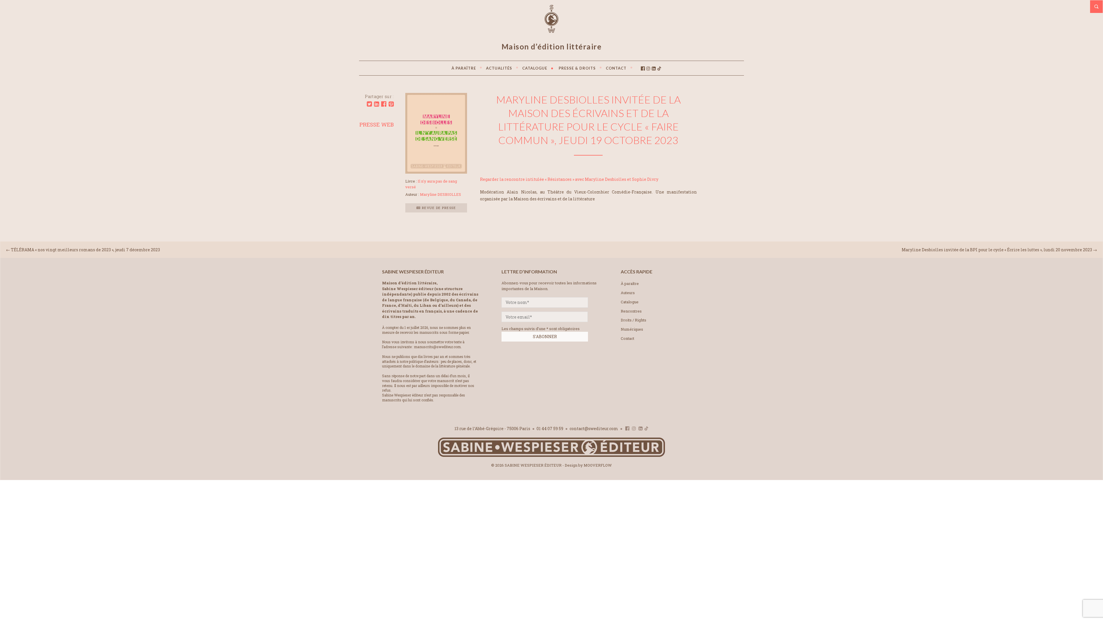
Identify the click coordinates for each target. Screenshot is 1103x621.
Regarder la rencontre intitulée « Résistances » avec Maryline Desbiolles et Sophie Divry (569, 179)
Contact (627, 338)
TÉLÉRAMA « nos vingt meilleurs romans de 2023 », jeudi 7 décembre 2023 (85, 249)
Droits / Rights (633, 320)
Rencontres (631, 311)
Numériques (632, 329)
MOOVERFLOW (598, 465)
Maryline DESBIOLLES (440, 194)
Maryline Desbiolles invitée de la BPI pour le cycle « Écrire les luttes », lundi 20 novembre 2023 (997, 249)
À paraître (630, 283)
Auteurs (628, 292)
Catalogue (630, 301)
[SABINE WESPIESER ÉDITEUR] (551, 30)
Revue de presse (438, 208)
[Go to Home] (551, 455)
